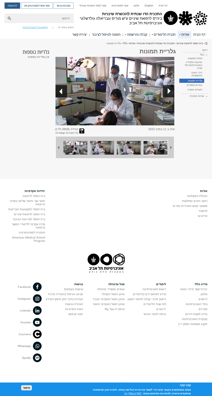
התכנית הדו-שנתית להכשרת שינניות (206, 43)
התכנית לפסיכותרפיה (32, 232)
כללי (125, 43)
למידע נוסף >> (132, 393)
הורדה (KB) (66, 129)
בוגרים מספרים (194, 85)
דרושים (203, 299)
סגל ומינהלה (116, 284)
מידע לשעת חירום (196, 314)
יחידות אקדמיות (35, 191)
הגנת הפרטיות (74, 309)
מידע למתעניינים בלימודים (149, 294)
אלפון (136, 5)
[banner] (106, 19)
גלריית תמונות (195, 80)
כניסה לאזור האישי (154, 314)
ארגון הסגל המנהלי (113, 294)
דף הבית (163, 5)
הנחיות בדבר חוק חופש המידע (64, 299)
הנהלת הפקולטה (197, 196)
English (149, 5)
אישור (26, 387)
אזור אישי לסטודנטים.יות (36, 5)
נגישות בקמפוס (73, 289)
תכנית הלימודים (165, 34)
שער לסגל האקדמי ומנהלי (92, 5)
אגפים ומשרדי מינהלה (111, 289)
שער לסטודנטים (120, 5)
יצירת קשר (79, 34)
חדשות (203, 211)
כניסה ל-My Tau (115, 309)
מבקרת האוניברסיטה (194, 319)
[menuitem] (163, 6)
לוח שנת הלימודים (154, 304)
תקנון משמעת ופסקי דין (192, 324)
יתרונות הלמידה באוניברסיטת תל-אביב (193, 65)
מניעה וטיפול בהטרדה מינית (65, 294)
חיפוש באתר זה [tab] (66, 27)
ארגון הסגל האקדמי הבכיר (109, 299)
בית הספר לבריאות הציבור (29, 219)
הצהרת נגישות (74, 304)
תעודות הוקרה (195, 89)
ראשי (204, 50)
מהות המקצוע (195, 58)
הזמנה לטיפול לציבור (106, 34)
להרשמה (12, 5)
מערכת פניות (63, 5)
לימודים (161, 284)
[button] (168, 91)
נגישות (78, 284)
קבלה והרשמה (137, 34)
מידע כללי (200, 284)
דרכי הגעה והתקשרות (196, 74)
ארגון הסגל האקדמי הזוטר (109, 304)
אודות (185, 34)
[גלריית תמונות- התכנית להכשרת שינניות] (81, 132)
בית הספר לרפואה (34, 196)
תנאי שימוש (76, 314)
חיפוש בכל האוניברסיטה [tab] (35, 27)
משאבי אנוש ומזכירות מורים (190, 206)
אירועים (202, 216)
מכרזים (203, 309)
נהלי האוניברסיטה (196, 304)
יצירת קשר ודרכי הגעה (193, 289)
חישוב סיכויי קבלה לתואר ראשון (147, 299)
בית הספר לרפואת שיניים (190, 43)
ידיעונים (161, 309)
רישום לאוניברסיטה (154, 289)
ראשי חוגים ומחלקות (194, 201)
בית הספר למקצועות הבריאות (26, 209)
